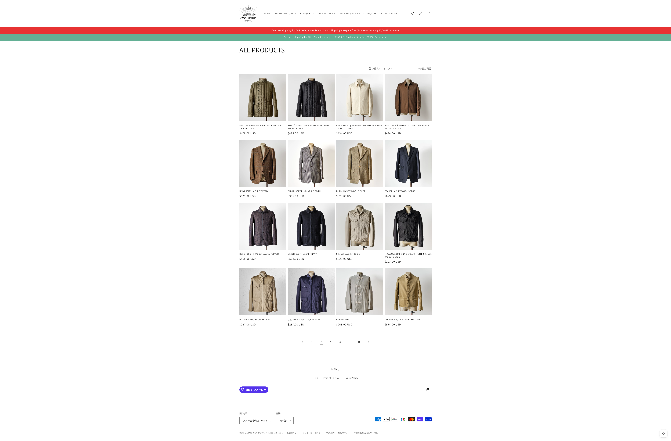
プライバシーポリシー (312, 433)
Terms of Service (330, 377)
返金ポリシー (293, 433)
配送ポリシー (344, 433)
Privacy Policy (350, 377)
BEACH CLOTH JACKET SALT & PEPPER (259, 254)
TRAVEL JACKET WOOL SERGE (400, 191)
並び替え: (374, 68)
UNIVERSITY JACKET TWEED (253, 191)
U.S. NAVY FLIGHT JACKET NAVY (304, 319)
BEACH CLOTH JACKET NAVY (302, 254)
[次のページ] (368, 342)
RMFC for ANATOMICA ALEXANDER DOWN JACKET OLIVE (260, 127)
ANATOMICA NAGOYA (256, 433)
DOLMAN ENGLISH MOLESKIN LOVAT (403, 319)
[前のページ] (302, 342)
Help (315, 377)
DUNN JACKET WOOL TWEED (351, 191)
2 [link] (321, 342)
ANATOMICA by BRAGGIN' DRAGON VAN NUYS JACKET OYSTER (359, 127)
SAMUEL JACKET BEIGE (348, 254)
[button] (307, 13)
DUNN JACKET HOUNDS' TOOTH (304, 191)
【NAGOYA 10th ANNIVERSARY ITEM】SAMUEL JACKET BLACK (408, 255)
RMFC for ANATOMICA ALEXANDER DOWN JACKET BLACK (308, 127)
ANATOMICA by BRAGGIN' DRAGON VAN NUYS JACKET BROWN (408, 127)
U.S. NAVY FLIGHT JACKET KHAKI (255, 319)
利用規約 (330, 433)
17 (359, 342)
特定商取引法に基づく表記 (366, 433)
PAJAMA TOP (342, 319)
